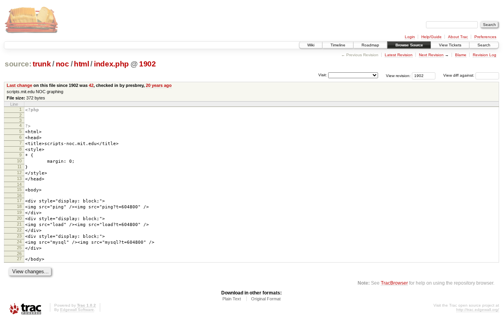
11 (19, 166)
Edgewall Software (77, 309)
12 (19, 172)
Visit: (322, 75)
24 (19, 241)
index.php (111, 64)
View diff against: (459, 75)
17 (19, 200)
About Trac (458, 37)
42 (91, 85)
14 (19, 184)
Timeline (337, 45)
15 (19, 189)
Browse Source (409, 45)
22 (19, 230)
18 (19, 206)
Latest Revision (399, 55)
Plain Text (231, 298)
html (81, 64)
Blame (460, 55)
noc (62, 64)
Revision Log (484, 55)
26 (19, 253)
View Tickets (450, 45)
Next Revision (431, 55)
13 (19, 178)
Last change (19, 85)
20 (19, 218)
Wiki (310, 45)
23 (19, 236)
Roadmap (370, 45)
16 (19, 195)
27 (19, 258)
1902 (147, 64)
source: (18, 64)
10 (19, 160)
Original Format (266, 298)
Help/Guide (431, 37)
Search (483, 45)
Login (410, 37)
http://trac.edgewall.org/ (477, 309)
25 (19, 247)
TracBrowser (394, 282)
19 (19, 212)
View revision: (398, 75)
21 (19, 224)
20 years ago (159, 85)
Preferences (485, 37)
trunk (42, 64)
